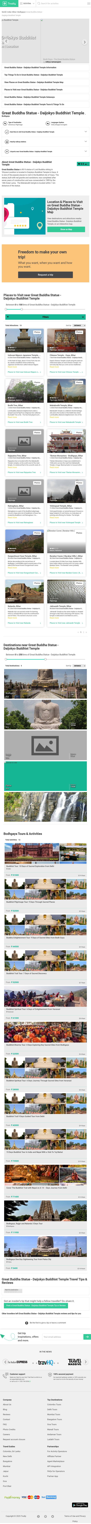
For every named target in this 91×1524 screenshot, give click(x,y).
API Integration (54, 1466)
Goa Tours (52, 1424)
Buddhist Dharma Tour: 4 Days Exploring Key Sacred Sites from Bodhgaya (37, 1045)
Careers (6, 1434)
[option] (45, 41)
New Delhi (7, 1456)
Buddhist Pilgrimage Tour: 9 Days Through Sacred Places (30, 902)
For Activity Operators (57, 1451)
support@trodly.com (18, 1379)
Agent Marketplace (55, 1461)
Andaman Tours (54, 1434)
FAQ (5, 1424)
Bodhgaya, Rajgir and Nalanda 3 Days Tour (24, 1223)
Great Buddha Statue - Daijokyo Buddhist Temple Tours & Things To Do (34, 104)
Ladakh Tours (53, 1439)
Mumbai (6, 1466)
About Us (7, 1404)
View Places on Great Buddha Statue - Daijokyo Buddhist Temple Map (33, 82)
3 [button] (40, 1363)
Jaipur (6, 1471)
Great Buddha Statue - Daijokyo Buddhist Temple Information (30, 67)
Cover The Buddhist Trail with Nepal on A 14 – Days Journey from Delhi (36, 1188)
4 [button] (44, 1363)
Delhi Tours (52, 1409)
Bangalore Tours (54, 1419)
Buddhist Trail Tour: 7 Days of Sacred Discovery (26, 973)
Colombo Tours (54, 1404)
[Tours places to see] (9, 3)
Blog (5, 1409)
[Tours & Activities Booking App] (45, 1505)
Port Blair (7, 1486)
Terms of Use (69, 1516)
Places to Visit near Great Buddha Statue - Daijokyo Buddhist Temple (33, 90)
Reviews (6, 1414)
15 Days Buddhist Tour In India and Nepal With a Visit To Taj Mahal (34, 1152)
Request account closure (14, 1439)
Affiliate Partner (54, 1456)
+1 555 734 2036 (23, 1381)
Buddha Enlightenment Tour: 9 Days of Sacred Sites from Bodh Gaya (35, 938)
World (4, 12)
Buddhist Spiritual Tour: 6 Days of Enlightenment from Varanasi (33, 1009)
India (9, 12)
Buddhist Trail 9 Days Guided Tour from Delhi (25, 1116)
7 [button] (54, 1363)
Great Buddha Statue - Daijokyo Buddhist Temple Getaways (29, 97)
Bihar (14, 12)
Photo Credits (9, 1429)
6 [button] (51, 1363)
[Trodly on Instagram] (45, 1516)
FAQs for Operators (56, 1471)
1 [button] (33, 1363)
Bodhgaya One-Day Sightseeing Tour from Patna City (28, 1259)
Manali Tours (53, 1429)
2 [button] (36, 1363)
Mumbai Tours (53, 1414)
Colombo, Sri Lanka (11, 1451)
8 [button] (58, 1363)
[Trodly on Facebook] (38, 1516)
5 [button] (47, 1363)
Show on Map (66, 229)
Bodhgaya (21, 12)
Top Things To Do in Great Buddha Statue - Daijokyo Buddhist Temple (33, 75)
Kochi (5, 1476)
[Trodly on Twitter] (52, 1516)
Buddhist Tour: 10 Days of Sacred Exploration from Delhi (30, 866)
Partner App (52, 1476)
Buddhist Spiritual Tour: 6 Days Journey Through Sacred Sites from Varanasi (38, 1081)
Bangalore (7, 1461)
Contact (6, 1419)
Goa (5, 1481)
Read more (12, 367)
